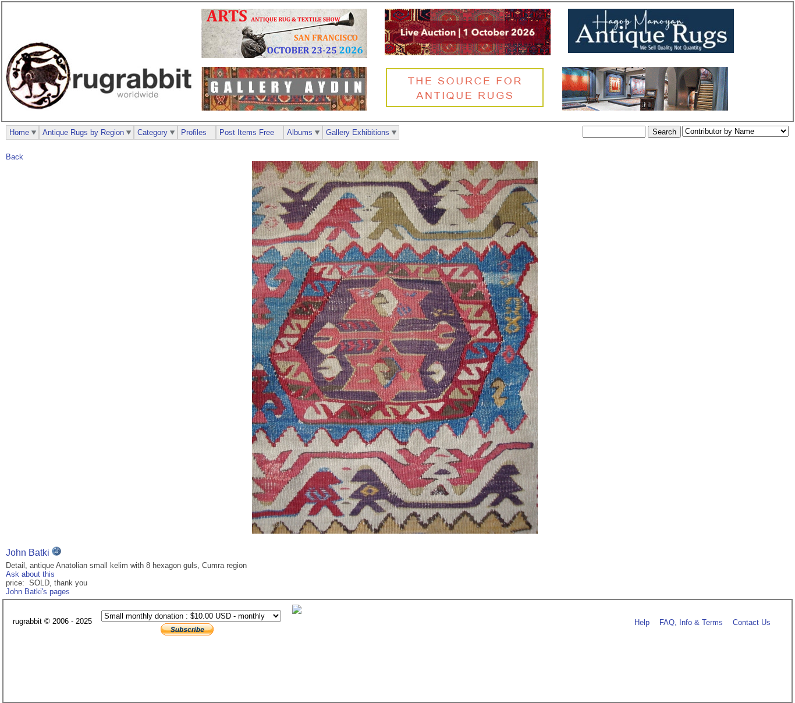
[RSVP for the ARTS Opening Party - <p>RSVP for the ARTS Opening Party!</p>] (299, 611)
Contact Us (752, 621)
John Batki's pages (38, 591)
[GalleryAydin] (287, 108)
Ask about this (30, 574)
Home (19, 132)
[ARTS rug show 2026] (287, 55)
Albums (300, 132)
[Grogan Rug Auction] (470, 52)
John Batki (27, 553)
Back (14, 156)
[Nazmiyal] (468, 105)
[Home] (101, 115)
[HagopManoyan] (654, 50)
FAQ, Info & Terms (691, 621)
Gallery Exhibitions (357, 132)
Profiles (194, 132)
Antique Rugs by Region (83, 132)
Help (642, 621)
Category (152, 132)
